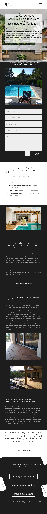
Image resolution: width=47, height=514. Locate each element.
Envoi (37, 154)
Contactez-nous (23, 450)
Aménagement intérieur (23, 485)
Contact (33, 501)
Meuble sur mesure (23, 494)
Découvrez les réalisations (23, 283)
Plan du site (26, 501)
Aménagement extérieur (23, 476)
